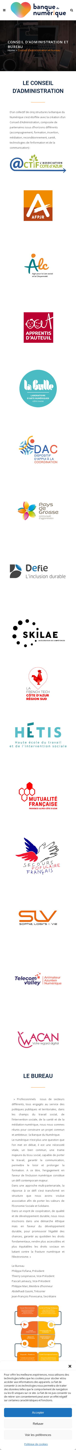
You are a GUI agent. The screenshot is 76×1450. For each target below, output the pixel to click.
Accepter (38, 1412)
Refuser (38, 1423)
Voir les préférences (38, 1435)
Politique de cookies (36, 1444)
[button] (70, 1366)
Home (11, 50)
